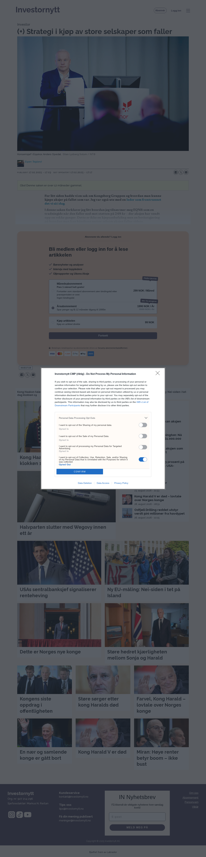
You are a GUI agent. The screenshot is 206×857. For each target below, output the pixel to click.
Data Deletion (85, 483)
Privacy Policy (121, 483)
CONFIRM (80, 471)
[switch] (143, 425)
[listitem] (103, 418)
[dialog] (103, 428)
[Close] (159, 374)
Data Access (103, 483)
